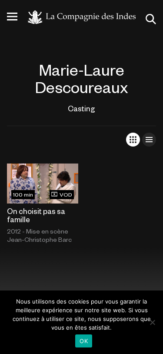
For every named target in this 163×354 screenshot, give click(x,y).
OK (84, 340)
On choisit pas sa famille (36, 215)
